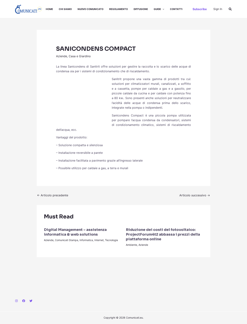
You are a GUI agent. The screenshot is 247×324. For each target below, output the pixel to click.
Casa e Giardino (80, 56)
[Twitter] (30, 300)
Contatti (176, 9)
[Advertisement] (83, 100)
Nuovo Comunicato (90, 9)
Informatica (86, 240)
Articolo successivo (194, 195)
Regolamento (118, 9)
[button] (162, 9)
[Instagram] (16, 300)
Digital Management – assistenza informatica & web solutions (75, 232)
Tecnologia (111, 240)
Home (49, 9)
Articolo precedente (52, 195)
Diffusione (141, 9)
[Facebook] (23, 300)
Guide (157, 9)
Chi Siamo (65, 9)
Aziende (61, 56)
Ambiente (131, 244)
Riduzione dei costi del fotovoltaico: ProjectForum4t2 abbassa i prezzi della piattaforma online (163, 234)
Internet (99, 240)
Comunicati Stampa (66, 240)
